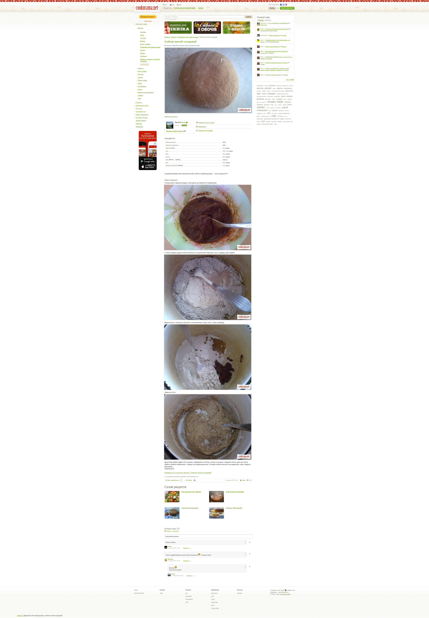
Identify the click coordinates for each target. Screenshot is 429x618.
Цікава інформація (142, 114)
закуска (280, 88)
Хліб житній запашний (189, 508)
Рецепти (167, 8)
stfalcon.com (291, 590)
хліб (263, 121)
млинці (260, 99)
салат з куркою (270, 107)
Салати (140, 77)
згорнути (168, 531)
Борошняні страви (194, 45)
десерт (268, 88)
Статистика (214, 602)
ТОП (187, 602)
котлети (270, 96)
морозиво (268, 99)
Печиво (142, 50)
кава (263, 91)
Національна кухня (142, 105)
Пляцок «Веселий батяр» (272, 46)
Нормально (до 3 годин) (206, 122)
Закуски (140, 68)
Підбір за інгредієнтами (184, 8)
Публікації (260, 20)
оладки (279, 99)
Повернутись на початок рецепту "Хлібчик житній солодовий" (188, 472)
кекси (264, 94)
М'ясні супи (263, 25)
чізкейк (268, 121)
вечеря (291, 85)
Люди (200, 8)
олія (166, 154)
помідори (266, 105)
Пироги (142, 53)
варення (285, 85)
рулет (289, 105)
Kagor (169, 546)
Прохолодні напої (274, 41)
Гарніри (140, 95)
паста (258, 102)
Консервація (142, 86)
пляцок (260, 105)
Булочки (143, 32)
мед (166, 162)
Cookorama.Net (285, 594)
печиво (271, 101)
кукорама (277, 96)
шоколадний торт (288, 121)
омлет (284, 99)
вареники (279, 85)
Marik (261, 46)
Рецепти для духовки (205, 130)
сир (269, 110)
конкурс (271, 93)
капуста (268, 91)
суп (268, 113)
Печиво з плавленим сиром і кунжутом (276, 62)
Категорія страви (141, 24)
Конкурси (139, 123)
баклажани (260, 85)
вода (167, 159)
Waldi (261, 29)
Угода (212, 599)
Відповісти (186, 548)
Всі (186, 593)
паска (289, 99)
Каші (139, 98)
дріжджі (168, 148)
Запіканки (143, 56)
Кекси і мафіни (145, 44)
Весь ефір (289, 79)
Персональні (189, 599)
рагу (275, 104)
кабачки (259, 91)
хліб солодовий (190, 476)
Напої (140, 83)
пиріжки (287, 102)
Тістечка (143, 38)
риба (284, 105)
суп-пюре (274, 113)
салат (261, 107)
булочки (272, 85)
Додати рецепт (148, 17)
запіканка (288, 88)
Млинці (142, 41)
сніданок (259, 113)
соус (264, 113)
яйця (275, 124)
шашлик (273, 121)
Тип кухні (139, 108)
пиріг (280, 101)
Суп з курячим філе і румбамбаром (278, 23)
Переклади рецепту (171, 116)
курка (283, 96)
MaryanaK (263, 23)
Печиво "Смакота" (274, 35)
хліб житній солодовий (172, 476)
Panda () (180, 122)
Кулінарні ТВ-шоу (142, 117)
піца (271, 105)
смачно (287, 110)
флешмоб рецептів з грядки (274, 119)
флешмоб (260, 119)
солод (167, 157)
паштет (263, 102)
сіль (166, 151)
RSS (292, 79)
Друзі (212, 605)
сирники (281, 110)
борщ (266, 85)
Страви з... (139, 102)
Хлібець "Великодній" (234, 508)
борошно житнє (170, 142)
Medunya (170, 559)
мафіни (289, 96)
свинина (278, 108)
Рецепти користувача (174, 131)
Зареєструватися (287, 8)
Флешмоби (139, 126)
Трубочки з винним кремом (273, 75)
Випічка (140, 28)
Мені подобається (173, 480)
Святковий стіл (141, 111)
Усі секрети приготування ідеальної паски (277, 29)
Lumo (261, 40)
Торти (142, 35)
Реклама (239, 593)
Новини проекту (141, 120)
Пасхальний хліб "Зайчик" (191, 492)
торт (273, 115)
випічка (260, 88)
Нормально (202, 126)
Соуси (140, 89)
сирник (274, 110)
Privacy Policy (215, 608)
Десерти (141, 74)
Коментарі (268, 20)
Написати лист (187, 122)
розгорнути (175, 531)
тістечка (280, 116)
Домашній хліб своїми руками (150, 47)
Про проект (214, 593)
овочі (273, 99)
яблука (259, 124)
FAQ (212, 596)
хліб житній (183, 476)
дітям (274, 88)
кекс (259, 93)
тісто (285, 116)
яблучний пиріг (267, 124)
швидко (279, 121)
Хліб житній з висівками (235, 492)
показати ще (144, 64)
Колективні (189, 596)
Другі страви (142, 71)
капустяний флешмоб (278, 91)
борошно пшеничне (171, 145)
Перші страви (142, 80)
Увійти (272, 8)
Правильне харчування (146, 92)
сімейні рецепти (265, 116)
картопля (289, 91)
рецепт (280, 104)
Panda (243, 480)
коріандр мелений (171, 165)
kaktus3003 (263, 35)
